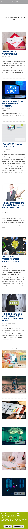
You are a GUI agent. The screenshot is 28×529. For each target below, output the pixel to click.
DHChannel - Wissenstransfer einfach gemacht (11, 258)
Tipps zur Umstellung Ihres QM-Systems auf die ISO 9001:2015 (13, 205)
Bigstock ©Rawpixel (20, 252)
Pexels (23, 442)
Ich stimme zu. (7, 526)
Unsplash (22, 365)
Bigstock (22, 47)
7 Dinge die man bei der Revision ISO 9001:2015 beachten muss (12, 317)
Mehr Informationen (19, 526)
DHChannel (15, 2)
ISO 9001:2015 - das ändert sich (12, 145)
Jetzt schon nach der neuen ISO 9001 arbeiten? (12, 103)
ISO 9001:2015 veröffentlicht (9, 52)
